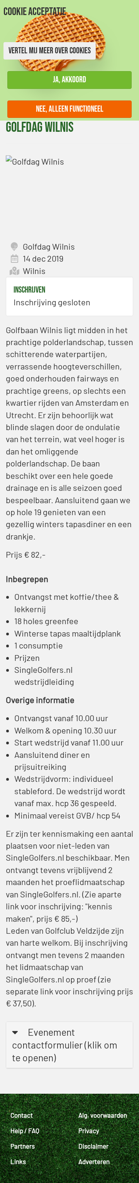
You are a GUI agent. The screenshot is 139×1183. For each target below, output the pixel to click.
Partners (22, 1146)
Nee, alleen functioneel (69, 109)
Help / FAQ (24, 1130)
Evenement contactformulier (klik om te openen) (64, 1044)
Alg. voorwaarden (102, 1115)
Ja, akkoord (69, 80)
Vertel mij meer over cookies (49, 51)
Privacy (88, 1130)
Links (18, 1161)
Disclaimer (93, 1146)
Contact (21, 1115)
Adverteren (94, 1161)
